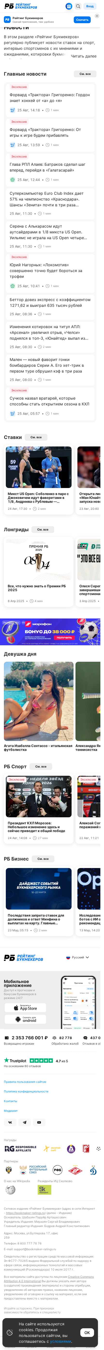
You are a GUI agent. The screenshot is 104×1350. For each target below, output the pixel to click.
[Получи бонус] (69, 6)
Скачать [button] (82, 20)
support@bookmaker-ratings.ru (35, 1249)
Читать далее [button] (84, 56)
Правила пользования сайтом (25, 1082)
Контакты (10, 1101)
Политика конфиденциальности (26, 1091)
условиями (60, 1341)
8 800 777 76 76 (29, 1243)
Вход (90, 6)
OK (87, 1332)
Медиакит (11, 1111)
